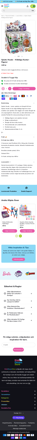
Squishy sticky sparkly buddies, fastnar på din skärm (27, 223)
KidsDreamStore (15, 432)
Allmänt (4, 405)
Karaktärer (5, 391)
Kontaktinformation (25, 426)
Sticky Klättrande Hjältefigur (7, 222)
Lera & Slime (19, 15)
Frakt (13, 70)
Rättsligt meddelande (19, 428)
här (29, 383)
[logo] (18, 362)
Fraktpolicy (31, 423)
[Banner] (6, 274)
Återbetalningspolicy (20, 423)
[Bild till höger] (22, 56)
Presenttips (5, 401)
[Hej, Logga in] (28, 6)
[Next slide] (20, 235)
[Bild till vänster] (15, 56)
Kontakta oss (6, 408)
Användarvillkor (13, 426)
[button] (2, 6)
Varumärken (5, 395)
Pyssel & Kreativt (10, 15)
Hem (2, 15)
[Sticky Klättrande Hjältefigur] (9, 212)
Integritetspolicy (7, 423)
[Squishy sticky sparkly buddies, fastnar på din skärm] (27, 212)
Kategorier (5, 398)
